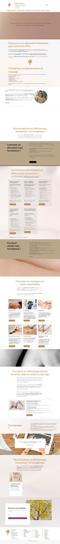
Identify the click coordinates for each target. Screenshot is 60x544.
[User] (12, 537)
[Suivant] (56, 444)
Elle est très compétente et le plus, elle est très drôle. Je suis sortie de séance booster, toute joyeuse (30, 442)
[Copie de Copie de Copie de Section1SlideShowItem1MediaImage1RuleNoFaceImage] (31, 452)
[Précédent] (3, 444)
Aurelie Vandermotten (30, 444)
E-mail (9, 514)
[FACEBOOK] (13, 537)
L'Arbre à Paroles (19, 3)
